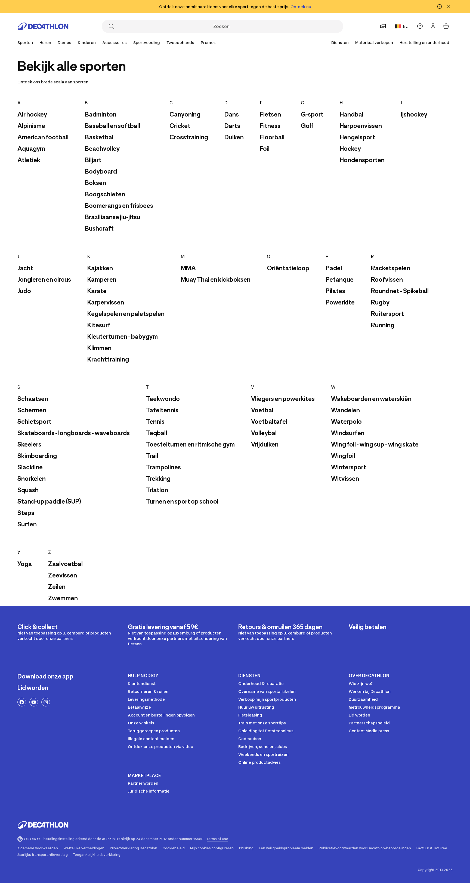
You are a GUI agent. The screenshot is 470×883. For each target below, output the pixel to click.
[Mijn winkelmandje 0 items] (446, 26)
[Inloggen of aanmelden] (433, 26)
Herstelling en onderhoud (424, 42)
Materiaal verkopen (374, 42)
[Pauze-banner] (439, 6)
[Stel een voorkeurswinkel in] (382, 26)
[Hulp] (419, 26)
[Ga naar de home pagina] (43, 26)
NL (405, 26)
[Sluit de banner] (448, 6)
